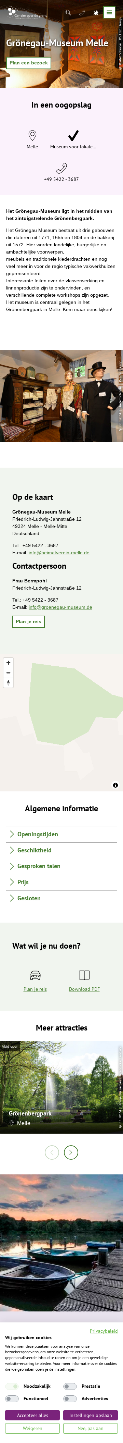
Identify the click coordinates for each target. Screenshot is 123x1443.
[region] (61, 722)
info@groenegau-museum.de (60, 607)
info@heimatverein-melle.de (59, 552)
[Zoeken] (69, 12)
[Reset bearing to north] (8, 683)
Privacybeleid (104, 1331)
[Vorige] (52, 1152)
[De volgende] (71, 1152)
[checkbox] (12, 1386)
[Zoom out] (8, 673)
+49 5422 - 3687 (61, 179)
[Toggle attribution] (115, 785)
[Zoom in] (8, 663)
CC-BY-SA (120, 1116)
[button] (28, 63)
